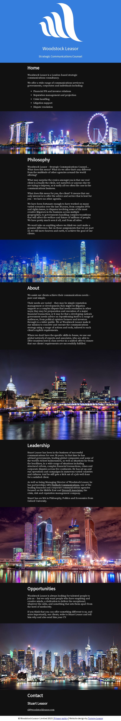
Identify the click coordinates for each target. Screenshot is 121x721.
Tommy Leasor (95, 718)
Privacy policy (61, 718)
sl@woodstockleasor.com (40, 709)
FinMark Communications (65, 485)
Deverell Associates (72, 490)
